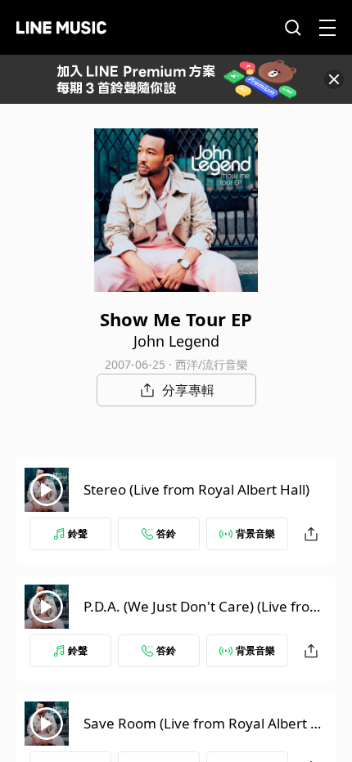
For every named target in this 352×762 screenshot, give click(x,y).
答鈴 (166, 533)
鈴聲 (78, 533)
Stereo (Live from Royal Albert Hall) (196, 489)
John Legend (176, 341)
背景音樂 (255, 533)
